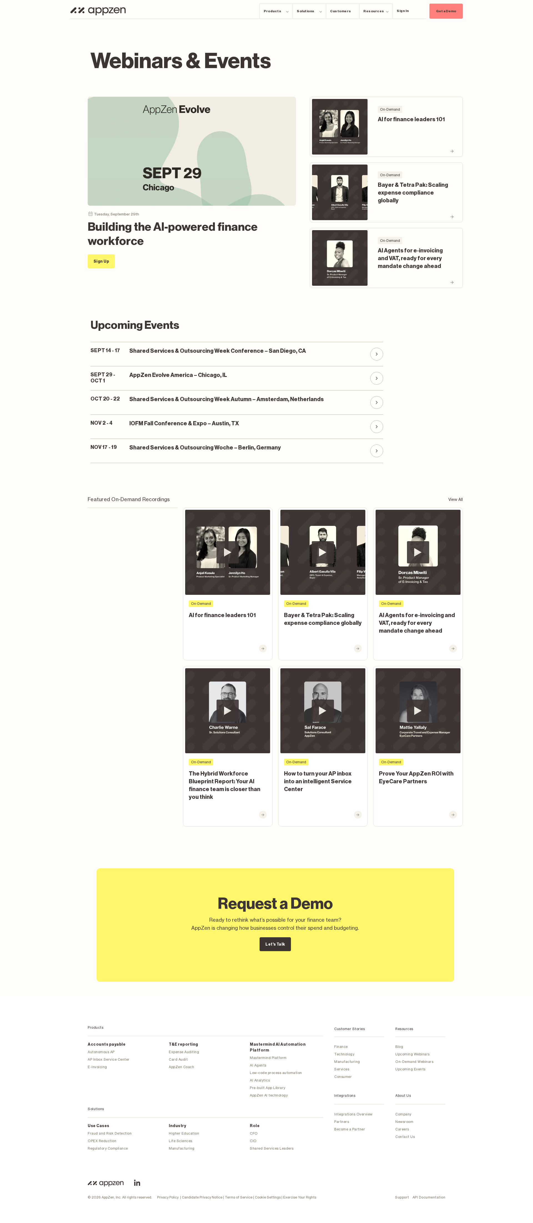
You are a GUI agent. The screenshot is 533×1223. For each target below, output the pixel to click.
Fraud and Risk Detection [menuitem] (110, 1133)
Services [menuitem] (341, 1069)
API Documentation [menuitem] (429, 1197)
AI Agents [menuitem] (258, 1065)
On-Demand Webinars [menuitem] (414, 1062)
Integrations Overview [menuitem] (353, 1114)
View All (455, 499)
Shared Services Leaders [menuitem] (272, 1148)
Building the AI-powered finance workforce (173, 234)
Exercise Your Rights (299, 1197)
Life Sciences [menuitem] (180, 1141)
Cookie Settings (268, 1197)
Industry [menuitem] (177, 1126)
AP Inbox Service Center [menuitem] (109, 1059)
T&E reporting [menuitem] (183, 1044)
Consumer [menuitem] (343, 1077)
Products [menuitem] (95, 1027)
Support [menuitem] (402, 1197)
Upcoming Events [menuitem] (410, 1069)
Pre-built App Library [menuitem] (267, 1088)
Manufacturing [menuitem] (182, 1148)
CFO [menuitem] (254, 1133)
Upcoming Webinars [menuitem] (412, 1054)
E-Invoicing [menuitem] (97, 1067)
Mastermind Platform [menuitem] (268, 1058)
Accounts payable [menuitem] (106, 1044)
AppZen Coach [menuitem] (181, 1067)
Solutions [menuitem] (96, 1109)
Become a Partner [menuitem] (349, 1129)
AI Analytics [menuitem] (260, 1080)
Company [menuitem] (403, 1114)
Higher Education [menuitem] (184, 1133)
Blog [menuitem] (399, 1047)
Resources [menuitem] (404, 1029)
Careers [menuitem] (402, 1129)
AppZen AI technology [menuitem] (269, 1095)
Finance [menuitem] (341, 1047)
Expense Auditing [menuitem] (184, 1052)
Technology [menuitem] (344, 1054)
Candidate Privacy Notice (202, 1197)
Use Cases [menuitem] (98, 1126)
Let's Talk (275, 944)
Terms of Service (238, 1197)
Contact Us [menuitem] (405, 1137)
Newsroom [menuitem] (404, 1122)
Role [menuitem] (255, 1126)
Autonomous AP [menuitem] (101, 1052)
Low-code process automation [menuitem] (276, 1073)
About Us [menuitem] (403, 1095)
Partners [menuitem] (341, 1122)
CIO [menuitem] (253, 1141)
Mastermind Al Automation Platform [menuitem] (278, 1047)
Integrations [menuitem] (344, 1095)
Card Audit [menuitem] (178, 1059)
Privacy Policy (167, 1197)
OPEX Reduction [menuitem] (102, 1141)
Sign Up (101, 262)
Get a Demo (446, 11)
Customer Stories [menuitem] (349, 1029)
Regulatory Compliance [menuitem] (108, 1148)
